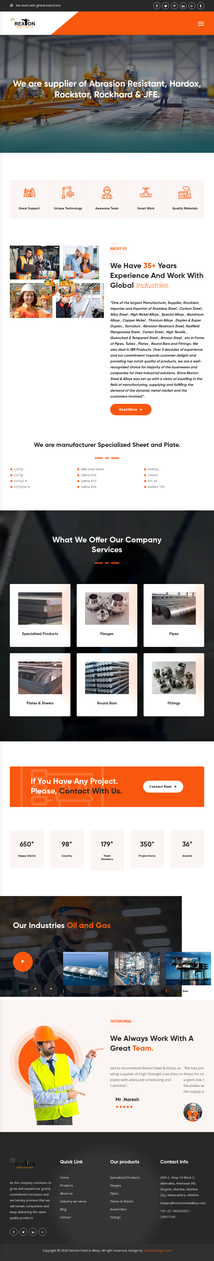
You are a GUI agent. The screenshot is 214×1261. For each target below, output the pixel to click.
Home (64, 1177)
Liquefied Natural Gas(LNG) (87, 991)
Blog (63, 1209)
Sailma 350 (88, 475)
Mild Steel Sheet (92, 469)
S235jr (18, 469)
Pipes (173, 634)
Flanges (106, 634)
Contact (65, 1217)
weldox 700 (156, 487)
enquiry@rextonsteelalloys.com (183, 1203)
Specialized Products (40, 634)
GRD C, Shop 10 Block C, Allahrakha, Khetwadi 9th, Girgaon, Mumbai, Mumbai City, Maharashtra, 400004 (179, 1186)
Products (66, 1185)
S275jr (18, 475)
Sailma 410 (88, 481)
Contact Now (160, 786)
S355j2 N (20, 481)
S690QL (153, 469)
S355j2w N (22, 487)
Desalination (128, 991)
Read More (128, 409)
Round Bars (107, 703)
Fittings (174, 703)
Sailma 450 (88, 487)
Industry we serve (73, 1201)
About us (66, 1193)
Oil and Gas (180, 991)
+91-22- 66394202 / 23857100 (175, 1214)
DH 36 (152, 481)
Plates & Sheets (40, 703)
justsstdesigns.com (158, 1250)
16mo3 (153, 475)
